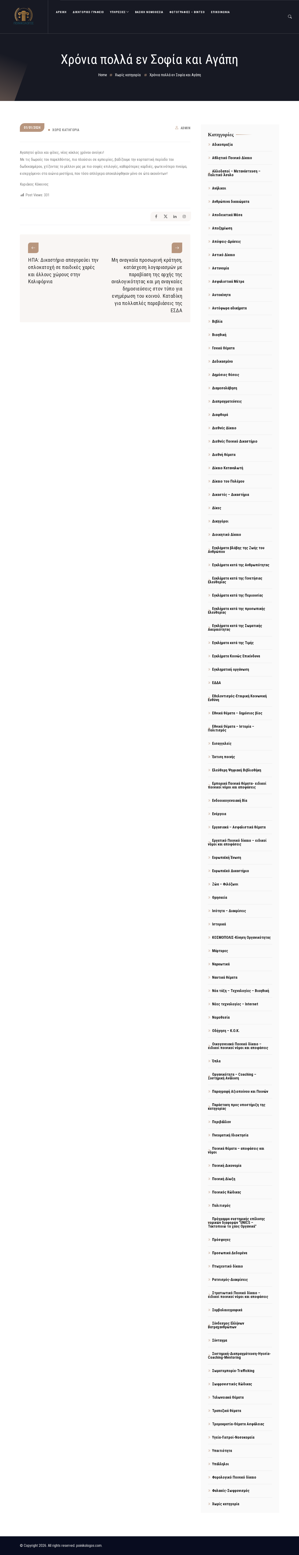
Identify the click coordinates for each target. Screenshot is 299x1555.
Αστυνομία (220, 268)
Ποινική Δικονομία (226, 1165)
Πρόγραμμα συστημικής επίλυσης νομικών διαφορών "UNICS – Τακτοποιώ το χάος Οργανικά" (236, 1223)
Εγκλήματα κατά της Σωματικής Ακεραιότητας (235, 627)
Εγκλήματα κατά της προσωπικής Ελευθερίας (236, 610)
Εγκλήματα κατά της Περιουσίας (237, 595)
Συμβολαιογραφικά (227, 1310)
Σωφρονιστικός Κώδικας (232, 1384)
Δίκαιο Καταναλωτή (227, 468)
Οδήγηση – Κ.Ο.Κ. (225, 1030)
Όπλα (216, 1061)
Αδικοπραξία (222, 144)
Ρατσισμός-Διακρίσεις (230, 1279)
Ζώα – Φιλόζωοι (225, 884)
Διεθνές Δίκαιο (224, 428)
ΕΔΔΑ (216, 683)
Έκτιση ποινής (223, 757)
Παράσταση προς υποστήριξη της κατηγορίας (236, 1107)
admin (186, 128)
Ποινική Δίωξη (223, 1179)
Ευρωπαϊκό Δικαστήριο (230, 871)
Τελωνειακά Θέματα (228, 1397)
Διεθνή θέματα (223, 454)
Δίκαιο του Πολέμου (228, 481)
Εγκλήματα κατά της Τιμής (233, 643)
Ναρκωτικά (221, 964)
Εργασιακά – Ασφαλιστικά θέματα (239, 827)
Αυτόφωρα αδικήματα (229, 308)
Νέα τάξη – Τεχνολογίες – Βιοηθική (240, 991)
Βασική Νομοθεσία (149, 12)
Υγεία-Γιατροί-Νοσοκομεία (233, 1437)
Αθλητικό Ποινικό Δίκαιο (232, 158)
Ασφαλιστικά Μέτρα (228, 281)
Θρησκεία (219, 897)
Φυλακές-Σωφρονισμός (230, 1490)
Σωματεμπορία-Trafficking (233, 1371)
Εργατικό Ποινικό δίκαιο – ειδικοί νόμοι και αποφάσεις (237, 842)
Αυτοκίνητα (221, 295)
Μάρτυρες (220, 951)
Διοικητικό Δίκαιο (226, 534)
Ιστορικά (219, 924)
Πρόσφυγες (221, 1239)
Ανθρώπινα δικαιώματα (230, 201)
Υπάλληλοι (220, 1464)
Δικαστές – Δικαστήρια (230, 494)
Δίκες (216, 508)
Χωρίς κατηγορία (65, 130)
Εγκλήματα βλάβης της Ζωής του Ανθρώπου (236, 550)
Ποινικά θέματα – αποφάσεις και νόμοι (236, 1150)
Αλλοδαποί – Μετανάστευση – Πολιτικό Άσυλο (234, 173)
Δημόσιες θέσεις (225, 375)
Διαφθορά (220, 414)
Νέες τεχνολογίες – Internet (235, 1004)
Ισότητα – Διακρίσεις (229, 911)
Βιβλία (217, 321)
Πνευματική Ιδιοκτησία (230, 1135)
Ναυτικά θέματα (224, 977)
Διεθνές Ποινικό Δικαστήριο (234, 441)
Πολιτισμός (221, 1205)
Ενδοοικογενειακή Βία (229, 800)
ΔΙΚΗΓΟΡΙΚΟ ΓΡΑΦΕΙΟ (88, 12)
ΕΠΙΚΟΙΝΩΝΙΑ (220, 12)
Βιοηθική (219, 335)
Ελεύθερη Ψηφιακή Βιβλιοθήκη (236, 770)
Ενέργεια (219, 814)
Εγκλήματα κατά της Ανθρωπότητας (240, 565)
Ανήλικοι (219, 188)
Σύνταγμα (219, 1340)
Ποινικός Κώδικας (226, 1192)
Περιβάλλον (221, 1122)
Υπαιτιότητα (222, 1450)
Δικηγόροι (220, 521)
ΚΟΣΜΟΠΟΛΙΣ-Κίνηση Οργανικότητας (241, 937)
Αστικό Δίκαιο (223, 255)
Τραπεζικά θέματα (226, 1410)
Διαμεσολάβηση (224, 388)
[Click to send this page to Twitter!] (165, 216)
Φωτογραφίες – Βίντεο (187, 12)
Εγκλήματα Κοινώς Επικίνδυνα (236, 656)
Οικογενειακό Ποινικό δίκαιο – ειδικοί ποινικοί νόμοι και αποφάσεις (238, 1046)
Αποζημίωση (222, 228)
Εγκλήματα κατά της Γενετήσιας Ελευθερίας (235, 580)
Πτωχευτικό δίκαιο (227, 1266)
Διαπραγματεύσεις (227, 401)
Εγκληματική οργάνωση (230, 669)
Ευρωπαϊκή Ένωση (226, 857)
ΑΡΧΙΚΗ (61, 12)
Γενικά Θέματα (223, 348)
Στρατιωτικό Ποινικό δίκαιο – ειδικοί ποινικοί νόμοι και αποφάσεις (238, 1295)
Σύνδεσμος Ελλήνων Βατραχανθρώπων (226, 1325)
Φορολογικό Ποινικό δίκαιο (234, 1477)
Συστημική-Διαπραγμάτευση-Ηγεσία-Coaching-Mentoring (239, 1355)
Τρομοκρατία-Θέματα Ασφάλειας (238, 1424)
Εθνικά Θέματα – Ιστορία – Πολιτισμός (231, 728)
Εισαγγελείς (221, 743)
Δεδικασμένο (222, 361)
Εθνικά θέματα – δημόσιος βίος (237, 713)
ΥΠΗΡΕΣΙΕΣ (118, 12)
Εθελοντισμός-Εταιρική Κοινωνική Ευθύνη (237, 698)
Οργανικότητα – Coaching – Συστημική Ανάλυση (232, 1076)
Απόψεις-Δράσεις (226, 241)
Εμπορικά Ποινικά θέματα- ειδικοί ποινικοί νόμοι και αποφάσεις (237, 785)
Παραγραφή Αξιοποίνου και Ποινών (240, 1091)
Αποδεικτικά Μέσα (227, 215)
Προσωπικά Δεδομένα (229, 1253)
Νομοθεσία (221, 1017)
